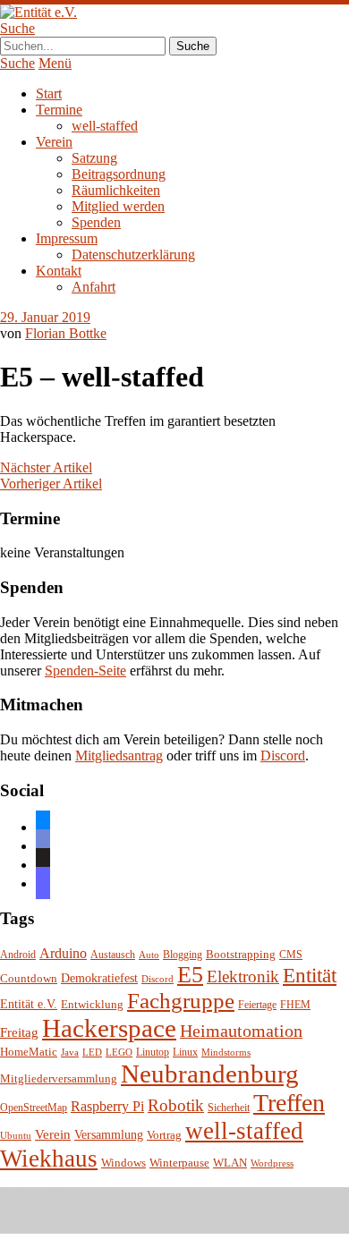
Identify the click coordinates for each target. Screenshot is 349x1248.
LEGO (119, 1052)
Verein (54, 141)
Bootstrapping (241, 954)
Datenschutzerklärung (133, 254)
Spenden (96, 222)
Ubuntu (15, 1136)
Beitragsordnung (119, 174)
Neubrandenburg (210, 1073)
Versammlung (108, 1135)
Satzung (94, 158)
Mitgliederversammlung (58, 1078)
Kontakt (58, 270)
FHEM (295, 1005)
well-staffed (105, 125)
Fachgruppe (180, 1001)
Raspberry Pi (107, 1106)
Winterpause (179, 1162)
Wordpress (272, 1163)
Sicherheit (229, 1108)
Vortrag (164, 1135)
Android (18, 955)
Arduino (63, 953)
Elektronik (243, 976)
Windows (123, 1163)
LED (92, 1052)
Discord (282, 755)
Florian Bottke (65, 333)
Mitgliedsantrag (119, 755)
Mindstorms (226, 1052)
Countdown (28, 978)
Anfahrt (93, 286)
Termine (59, 109)
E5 (190, 975)
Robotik (176, 1105)
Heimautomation (241, 1030)
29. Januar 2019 (45, 317)
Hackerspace (109, 1028)
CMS (290, 955)
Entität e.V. (28, 1004)
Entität (309, 975)
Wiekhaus (49, 1158)
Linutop (152, 1052)
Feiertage (257, 1005)
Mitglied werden (118, 206)
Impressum (67, 238)
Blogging (182, 955)
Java (70, 1052)
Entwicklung (92, 1004)
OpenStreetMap (33, 1108)
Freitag (19, 1032)
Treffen (289, 1102)
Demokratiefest (99, 978)
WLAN (230, 1163)
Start (49, 93)
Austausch (112, 955)
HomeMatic (28, 1052)
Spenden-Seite (85, 670)
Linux (185, 1052)
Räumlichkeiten (116, 190)
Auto (149, 955)
